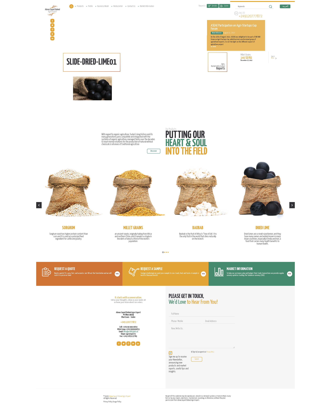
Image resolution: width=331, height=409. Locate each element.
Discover (154, 151)
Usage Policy (117, 402)
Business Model (103, 6)
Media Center (118, 6)
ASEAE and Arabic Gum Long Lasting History (235, 38)
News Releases (217, 42)
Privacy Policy (210, 352)
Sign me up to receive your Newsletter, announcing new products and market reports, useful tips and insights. (179, 364)
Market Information (147, 6)
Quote (226, 6)
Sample (214, 6)
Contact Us (131, 6)
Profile (90, 6)
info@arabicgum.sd (130, 332)
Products (80, 6)
